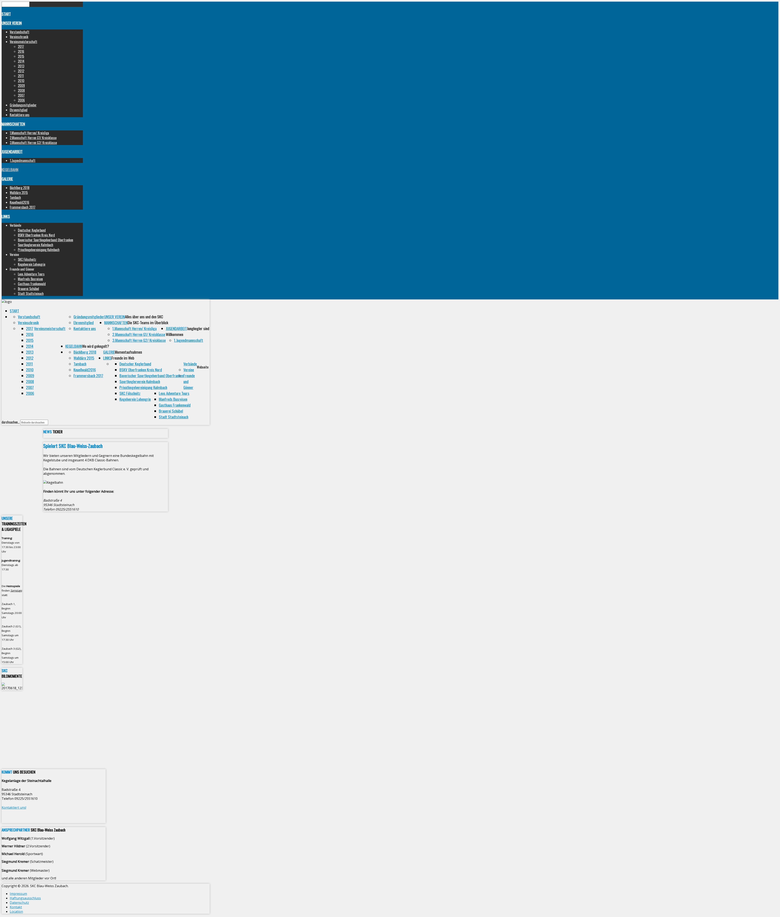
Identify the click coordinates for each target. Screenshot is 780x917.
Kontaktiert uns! (14, 807)
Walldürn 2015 (19, 192)
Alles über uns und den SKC (144, 317)
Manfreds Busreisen (30, 278)
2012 (21, 70)
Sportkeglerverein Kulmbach (35, 244)
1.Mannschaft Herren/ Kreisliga (29, 132)
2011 (21, 75)
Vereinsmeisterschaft (23, 41)
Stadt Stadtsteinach (31, 293)
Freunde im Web (123, 358)
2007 (21, 95)
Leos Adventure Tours (31, 274)
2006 (21, 100)
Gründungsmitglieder (23, 105)
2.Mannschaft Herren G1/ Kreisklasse (33, 137)
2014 (21, 61)
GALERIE (7, 178)
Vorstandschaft (19, 31)
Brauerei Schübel (28, 288)
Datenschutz (19, 902)
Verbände (190, 364)
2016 (21, 51)
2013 (21, 66)
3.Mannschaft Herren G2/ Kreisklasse (33, 142)
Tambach (15, 197)
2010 (21, 80)
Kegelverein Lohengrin (31, 264)
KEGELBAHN (10, 169)
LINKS (6, 216)
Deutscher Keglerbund (32, 230)
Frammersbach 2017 (22, 207)
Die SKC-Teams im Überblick (148, 322)
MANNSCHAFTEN (13, 124)
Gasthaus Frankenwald (32, 283)
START (6, 13)
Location (16, 911)
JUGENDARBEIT (12, 151)
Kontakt (16, 907)
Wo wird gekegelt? (95, 346)
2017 (21, 46)
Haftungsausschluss (25, 898)
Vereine (188, 370)
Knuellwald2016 (19, 202)
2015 (21, 56)
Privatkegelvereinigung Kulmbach (39, 249)
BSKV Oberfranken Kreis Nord (36, 235)
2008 (21, 90)
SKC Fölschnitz (27, 259)
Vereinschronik (19, 36)
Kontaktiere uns (19, 114)
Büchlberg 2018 (19, 187)
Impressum (18, 893)
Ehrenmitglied (18, 109)
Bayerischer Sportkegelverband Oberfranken (45, 239)
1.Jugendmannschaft (22, 160)
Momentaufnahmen (128, 352)
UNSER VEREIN (12, 23)
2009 (21, 85)
